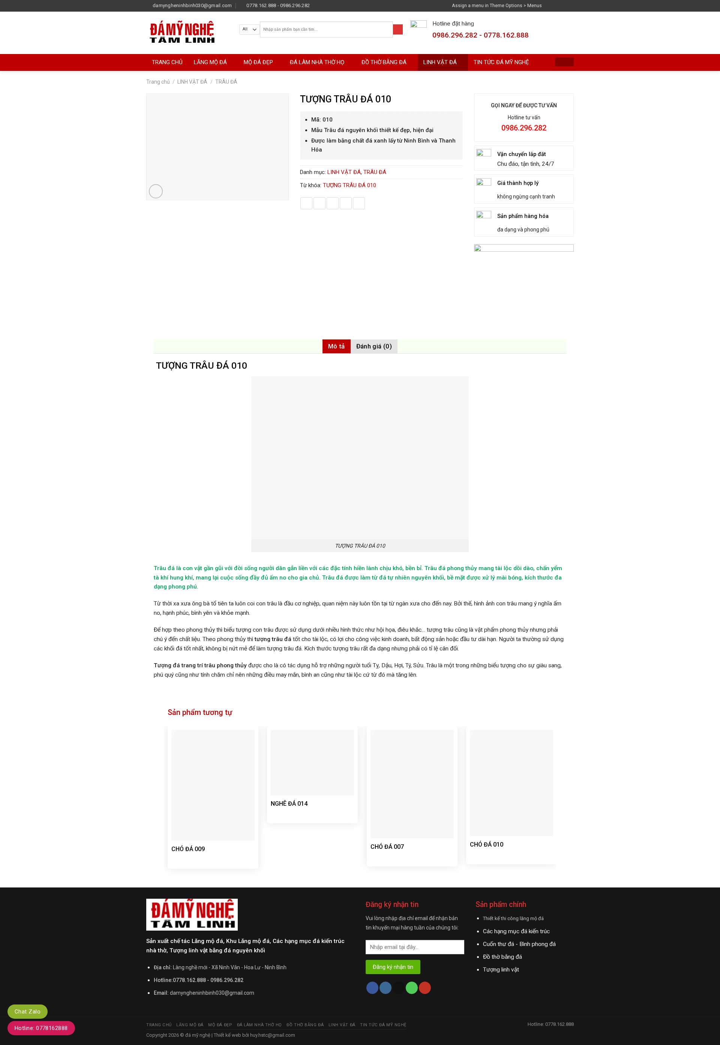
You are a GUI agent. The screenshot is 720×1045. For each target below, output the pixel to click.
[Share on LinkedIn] (359, 203)
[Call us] (412, 988)
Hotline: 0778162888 (41, 1028)
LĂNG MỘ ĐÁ (210, 62)
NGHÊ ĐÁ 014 (289, 803)
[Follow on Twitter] (563, 5)
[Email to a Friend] (333, 203)
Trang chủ (158, 82)
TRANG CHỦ (167, 62)
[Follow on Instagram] (556, 5)
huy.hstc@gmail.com (272, 1035)
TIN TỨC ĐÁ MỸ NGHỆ (501, 62)
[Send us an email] (570, 5)
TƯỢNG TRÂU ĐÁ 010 (349, 185)
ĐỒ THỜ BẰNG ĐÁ (384, 62)
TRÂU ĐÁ (226, 82)
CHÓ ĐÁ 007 (387, 846)
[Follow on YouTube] (425, 988)
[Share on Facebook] (306, 203)
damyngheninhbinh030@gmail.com (212, 993)
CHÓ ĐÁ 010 (486, 844)
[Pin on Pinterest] (346, 203)
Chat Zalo (27, 1011)
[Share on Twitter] (320, 203)
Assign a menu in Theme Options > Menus (497, 5)
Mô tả (336, 346)
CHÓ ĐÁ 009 (188, 849)
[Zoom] (156, 191)
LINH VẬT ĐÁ (440, 62)
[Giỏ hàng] (564, 61)
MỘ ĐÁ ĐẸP (258, 62)
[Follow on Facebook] (549, 5)
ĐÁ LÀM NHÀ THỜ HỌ (317, 62)
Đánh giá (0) (374, 346)
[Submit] (398, 29)
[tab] (336, 346)
